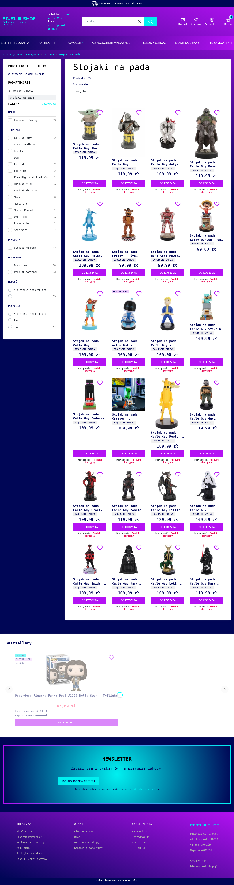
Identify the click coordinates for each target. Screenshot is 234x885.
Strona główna (12, 54)
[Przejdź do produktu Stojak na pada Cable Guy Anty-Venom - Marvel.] (167, 132)
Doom (17, 157)
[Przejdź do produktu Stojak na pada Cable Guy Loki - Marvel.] (167, 559)
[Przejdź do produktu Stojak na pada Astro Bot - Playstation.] (128, 313)
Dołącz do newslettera (78, 781)
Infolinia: (58, 16)
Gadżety (49, 54)
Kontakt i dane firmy (88, 847)
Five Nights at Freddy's (31, 177)
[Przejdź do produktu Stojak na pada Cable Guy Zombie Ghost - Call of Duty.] (128, 486)
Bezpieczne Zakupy (86, 842)
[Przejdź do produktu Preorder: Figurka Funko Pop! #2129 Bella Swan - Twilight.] (66, 672)
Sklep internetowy (115, 880)
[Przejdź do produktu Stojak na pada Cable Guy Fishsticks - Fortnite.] (89, 313)
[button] (150, 21)
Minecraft (20, 203)
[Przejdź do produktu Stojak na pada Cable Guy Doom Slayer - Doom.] (206, 133)
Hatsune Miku (23, 183)
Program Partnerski (29, 836)
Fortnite (20, 170)
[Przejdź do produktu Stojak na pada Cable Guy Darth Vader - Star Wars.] (128, 559)
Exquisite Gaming (25, 120)
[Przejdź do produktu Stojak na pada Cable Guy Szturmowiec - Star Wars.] (206, 486)
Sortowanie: (81, 84)
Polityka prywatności (31, 853)
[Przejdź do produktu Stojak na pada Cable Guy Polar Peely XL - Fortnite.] (89, 223)
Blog (77, 836)
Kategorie (32, 54)
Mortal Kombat (23, 210)
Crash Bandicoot (25, 144)
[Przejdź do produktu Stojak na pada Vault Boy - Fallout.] (167, 313)
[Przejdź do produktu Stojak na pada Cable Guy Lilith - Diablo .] (167, 486)
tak (16, 320)
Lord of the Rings (26, 190)
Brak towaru (22, 265)
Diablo (18, 151)
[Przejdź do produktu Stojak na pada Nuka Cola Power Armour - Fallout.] (167, 223)
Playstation (22, 223)
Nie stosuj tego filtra (30, 289)
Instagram (139, 836)
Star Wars (20, 230)
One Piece (20, 216)
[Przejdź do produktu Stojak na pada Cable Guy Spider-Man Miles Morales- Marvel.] (89, 559)
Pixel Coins (24, 831)
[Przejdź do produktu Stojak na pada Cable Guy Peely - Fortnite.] (167, 403)
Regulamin (23, 847)
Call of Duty (23, 137)
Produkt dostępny (25, 272)
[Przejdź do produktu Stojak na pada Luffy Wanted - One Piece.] (206, 215)
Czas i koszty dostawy (31, 858)
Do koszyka (90, 183)
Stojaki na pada (25, 247)
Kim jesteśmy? (83, 831)
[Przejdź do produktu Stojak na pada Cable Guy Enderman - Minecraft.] (89, 394)
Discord (138, 842)
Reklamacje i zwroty (30, 842)
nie (16, 296)
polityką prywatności (145, 789)
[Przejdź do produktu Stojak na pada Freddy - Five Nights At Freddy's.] (128, 223)
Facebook (138, 831)
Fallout (19, 164)
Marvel (18, 197)
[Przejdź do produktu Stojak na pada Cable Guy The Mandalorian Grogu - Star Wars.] (89, 124)
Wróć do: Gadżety (23, 91)
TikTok (137, 847)
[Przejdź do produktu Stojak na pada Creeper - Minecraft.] (128, 394)
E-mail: (57, 25)
